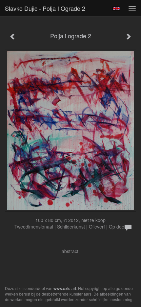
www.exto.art (64, 288)
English (116, 8)
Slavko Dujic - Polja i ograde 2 (45, 8)
